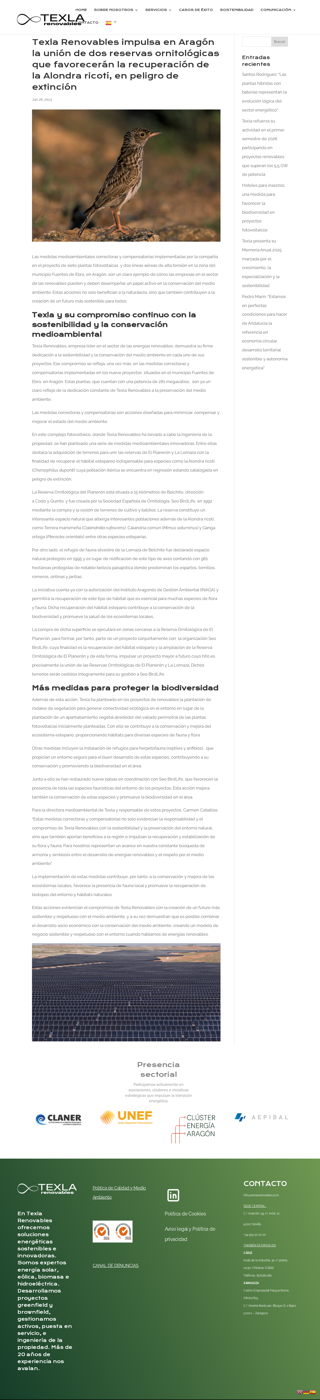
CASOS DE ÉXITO (196, 10)
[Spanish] (111, 27)
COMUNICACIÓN (275, 10)
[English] (300, 1391)
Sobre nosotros (113, 10)
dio (143, 1188)
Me (136, 1188)
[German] (306, 1391)
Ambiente (102, 1197)
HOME (81, 10)
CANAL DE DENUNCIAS (115, 1265)
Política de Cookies (185, 1213)
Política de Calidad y (112, 1188)
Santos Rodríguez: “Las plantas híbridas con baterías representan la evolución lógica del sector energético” (264, 92)
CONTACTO (87, 23)
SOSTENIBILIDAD (237, 10)
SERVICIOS (156, 10)
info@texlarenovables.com (261, 1195)
